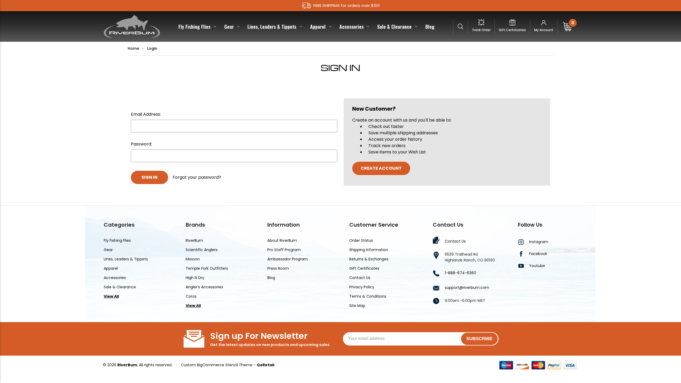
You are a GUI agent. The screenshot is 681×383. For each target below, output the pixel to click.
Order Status (361, 240)
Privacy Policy (361, 287)
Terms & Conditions (367, 296)
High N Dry (195, 277)
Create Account (381, 168)
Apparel (318, 26)
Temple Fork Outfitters (207, 268)
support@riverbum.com (467, 287)
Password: (141, 144)
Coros (191, 296)
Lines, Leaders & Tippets (271, 26)
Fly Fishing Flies (194, 26)
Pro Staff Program (284, 249)
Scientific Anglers (202, 249)
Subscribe (479, 338)
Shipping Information (368, 249)
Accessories (351, 26)
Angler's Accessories (204, 287)
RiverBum (194, 240)
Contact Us (359, 277)
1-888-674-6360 (460, 273)
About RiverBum (282, 240)
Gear (229, 26)
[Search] (460, 26)
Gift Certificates (512, 30)
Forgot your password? (197, 177)
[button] (542, 281)
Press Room (278, 268)
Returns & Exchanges (368, 259)
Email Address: (146, 114)
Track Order (481, 30)
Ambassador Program (287, 259)
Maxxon (193, 259)
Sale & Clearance (394, 26)
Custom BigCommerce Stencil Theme (216, 365)
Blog (429, 26)
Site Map (357, 305)
